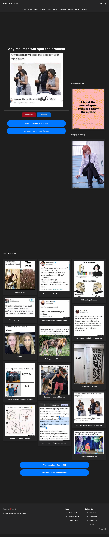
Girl (49, 9)
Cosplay (42, 9)
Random (84, 9)
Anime (70, 9)
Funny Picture (32, 9)
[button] (101, 3)
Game (77, 9)
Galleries (63, 9)
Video (24, 9)
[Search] (105, 3)
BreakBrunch (14, 513)
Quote (55, 9)
